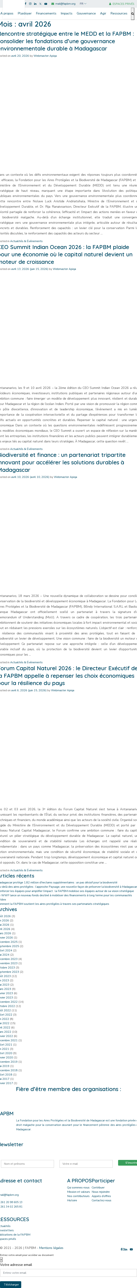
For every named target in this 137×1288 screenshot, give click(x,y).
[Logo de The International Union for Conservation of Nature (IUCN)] (68, 1104)
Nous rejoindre (101, 1192)
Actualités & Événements (26, 241)
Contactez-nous (101, 1200)
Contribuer (98, 1188)
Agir (103, 13)
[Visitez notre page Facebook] (25, 4)
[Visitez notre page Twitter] (40, 4)
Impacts (66, 13)
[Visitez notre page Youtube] (45, 4)
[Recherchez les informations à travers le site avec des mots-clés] (132, 14)
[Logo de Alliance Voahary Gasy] (82, 1104)
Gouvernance (86, 13)
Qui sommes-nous (78, 1188)
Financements (46, 13)
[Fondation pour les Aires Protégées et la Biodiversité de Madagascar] (14, 7)
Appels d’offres (101, 1196)
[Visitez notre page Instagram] (30, 4)
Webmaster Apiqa (45, 56)
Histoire (72, 1200)
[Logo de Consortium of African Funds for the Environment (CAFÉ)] (42, 1104)
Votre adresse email (16, 1264)
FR (81, 4)
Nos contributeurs (78, 1196)
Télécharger (11, 1285)
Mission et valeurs (78, 1192)
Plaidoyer (25, 13)
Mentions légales (51, 1248)
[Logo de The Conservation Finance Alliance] (55, 1104)
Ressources (118, 13)
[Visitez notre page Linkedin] (35, 4)
